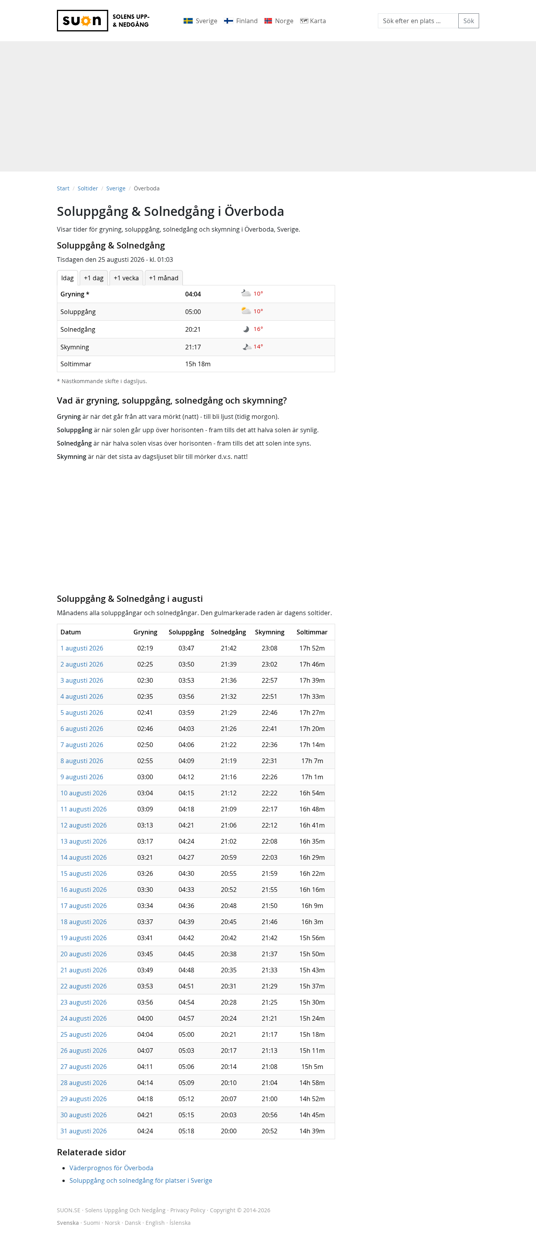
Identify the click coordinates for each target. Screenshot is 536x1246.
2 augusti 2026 (81, 664)
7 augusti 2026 (81, 744)
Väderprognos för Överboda (111, 1168)
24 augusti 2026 (83, 1018)
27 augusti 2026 (83, 1066)
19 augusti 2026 (83, 938)
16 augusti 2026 (83, 889)
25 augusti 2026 (83, 1034)
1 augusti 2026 (81, 648)
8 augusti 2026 (81, 760)
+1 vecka (126, 278)
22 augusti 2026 (83, 986)
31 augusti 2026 (83, 1131)
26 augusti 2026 (83, 1050)
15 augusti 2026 (83, 873)
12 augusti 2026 (83, 825)
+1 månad (164, 278)
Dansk (133, 1222)
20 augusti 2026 (83, 954)
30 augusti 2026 (83, 1115)
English (155, 1222)
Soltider (88, 188)
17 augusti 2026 (83, 905)
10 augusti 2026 (83, 793)
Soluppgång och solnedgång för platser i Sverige (140, 1180)
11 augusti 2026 (83, 809)
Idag (67, 278)
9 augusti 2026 (81, 777)
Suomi (92, 1222)
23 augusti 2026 (83, 1002)
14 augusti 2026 (83, 857)
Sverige (116, 188)
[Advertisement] (268, 102)
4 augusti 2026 (81, 696)
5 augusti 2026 (81, 712)
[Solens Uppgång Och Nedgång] (108, 20)
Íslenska (180, 1222)
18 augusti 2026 (83, 921)
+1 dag (94, 278)
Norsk (112, 1222)
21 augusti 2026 (83, 970)
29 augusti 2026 (83, 1098)
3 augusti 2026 (81, 680)
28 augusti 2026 (83, 1082)
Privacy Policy (187, 1210)
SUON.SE (111, 1210)
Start (63, 188)
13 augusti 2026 (83, 841)
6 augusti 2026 (81, 728)
